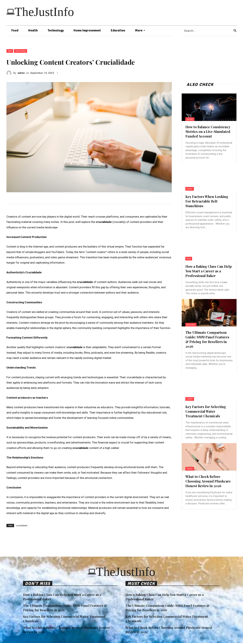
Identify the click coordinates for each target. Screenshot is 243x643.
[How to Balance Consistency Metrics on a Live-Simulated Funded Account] (209, 107)
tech (10, 51)
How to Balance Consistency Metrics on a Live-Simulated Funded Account (207, 131)
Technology (20, 51)
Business (191, 324)
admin (21, 72)
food (189, 258)
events (190, 189)
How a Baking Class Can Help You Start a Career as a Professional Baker (208, 271)
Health (190, 399)
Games (190, 119)
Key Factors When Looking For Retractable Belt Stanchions (206, 201)
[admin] (9, 72)
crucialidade (21, 525)
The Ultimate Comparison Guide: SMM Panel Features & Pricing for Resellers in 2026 (207, 339)
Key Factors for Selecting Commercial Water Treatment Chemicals (205, 411)
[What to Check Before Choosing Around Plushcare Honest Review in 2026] (209, 457)
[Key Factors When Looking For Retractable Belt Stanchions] (209, 177)
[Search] (235, 30)
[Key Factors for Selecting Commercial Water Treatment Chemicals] (209, 387)
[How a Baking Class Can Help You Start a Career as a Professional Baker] (209, 246)
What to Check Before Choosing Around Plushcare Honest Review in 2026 (208, 481)
